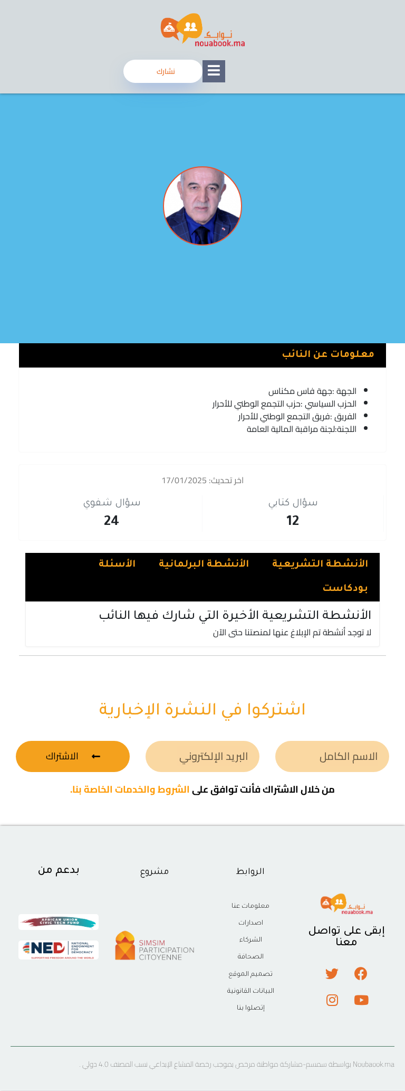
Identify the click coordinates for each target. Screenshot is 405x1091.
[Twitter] (332, 973)
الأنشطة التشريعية (320, 565)
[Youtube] (361, 999)
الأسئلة (117, 565)
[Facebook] (361, 973)
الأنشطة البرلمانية (204, 565)
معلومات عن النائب (328, 355)
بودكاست (345, 589)
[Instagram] (332, 999)
